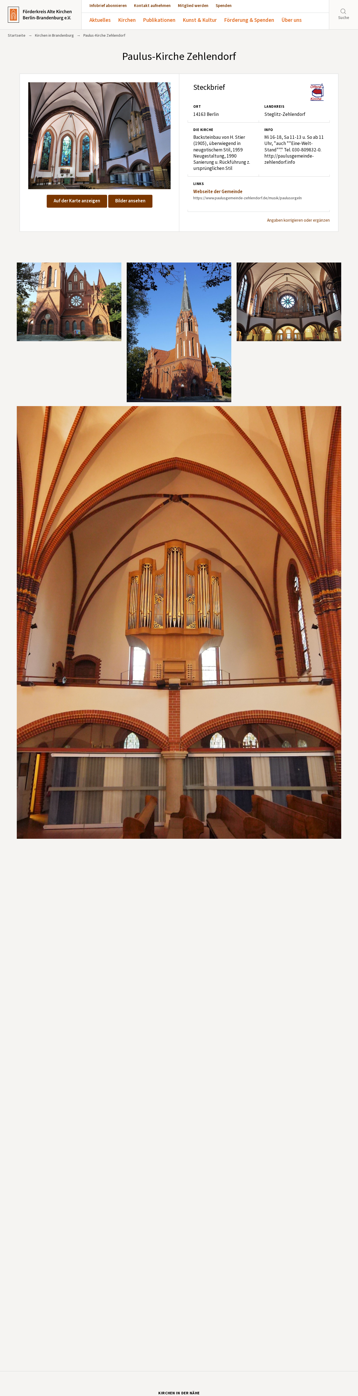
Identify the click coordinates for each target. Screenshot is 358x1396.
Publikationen (159, 20)
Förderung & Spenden (249, 20)
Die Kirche (203, 129)
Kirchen (127, 20)
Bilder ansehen (130, 201)
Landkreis (274, 106)
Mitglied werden (193, 6)
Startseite (16, 35)
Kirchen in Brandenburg (54, 35)
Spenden (224, 6)
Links (198, 183)
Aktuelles (100, 20)
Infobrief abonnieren (108, 6)
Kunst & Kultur (200, 20)
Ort (197, 106)
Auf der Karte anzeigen (77, 201)
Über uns (291, 20)
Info (268, 129)
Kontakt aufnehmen (152, 6)
